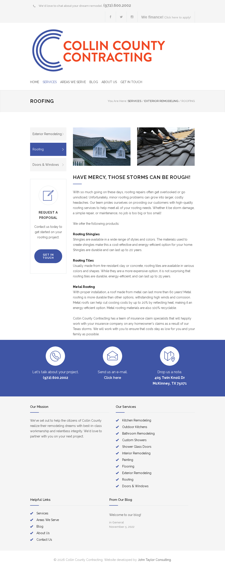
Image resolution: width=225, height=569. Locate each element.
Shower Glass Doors (136, 446)
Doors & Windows (46, 164)
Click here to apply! (166, 17)
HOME (34, 82)
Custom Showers (134, 440)
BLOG (93, 82)
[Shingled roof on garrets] (102, 146)
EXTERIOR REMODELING (161, 101)
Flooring (128, 466)
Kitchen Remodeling (136, 420)
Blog (39, 526)
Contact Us (44, 539)
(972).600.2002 (117, 5)
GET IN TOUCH (131, 82)
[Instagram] (132, 16)
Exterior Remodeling (47, 134)
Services (42, 513)
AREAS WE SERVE (73, 82)
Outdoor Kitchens (134, 427)
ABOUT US (109, 82)
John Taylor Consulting (154, 560)
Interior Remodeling (136, 453)
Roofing (38, 149)
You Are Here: (117, 101)
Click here (112, 378)
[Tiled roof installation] (166, 146)
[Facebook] (110, 16)
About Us (43, 533)
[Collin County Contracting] (99, 50)
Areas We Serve (47, 520)
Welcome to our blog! (125, 515)
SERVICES (50, 82)
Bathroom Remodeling (138, 433)
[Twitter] (121, 16)
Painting (127, 460)
